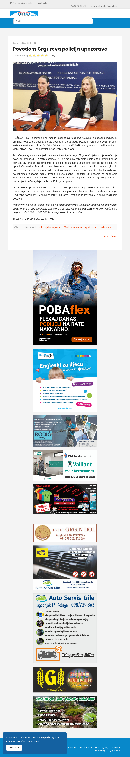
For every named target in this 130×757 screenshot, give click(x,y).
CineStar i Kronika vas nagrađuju (94, 747)
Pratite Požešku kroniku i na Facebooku (28, 2)
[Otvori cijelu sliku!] (65, 96)
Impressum (70, 747)
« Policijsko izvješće (49, 227)
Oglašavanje (114, 750)
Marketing (100, 750)
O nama (116, 747)
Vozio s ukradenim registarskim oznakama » (87, 227)
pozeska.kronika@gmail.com (104, 6)
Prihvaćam (14, 747)
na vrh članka (110, 236)
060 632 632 (80, 6)
